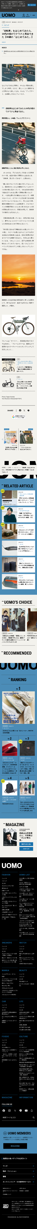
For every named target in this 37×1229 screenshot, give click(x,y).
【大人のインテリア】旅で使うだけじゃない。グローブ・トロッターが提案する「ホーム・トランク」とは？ (26, 532)
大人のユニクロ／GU (8, 760)
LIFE (18, 359)
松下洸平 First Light (24, 510)
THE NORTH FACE (7, 804)
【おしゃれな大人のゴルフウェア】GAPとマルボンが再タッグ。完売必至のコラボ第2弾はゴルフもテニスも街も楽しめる (27, 806)
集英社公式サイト (7, 1188)
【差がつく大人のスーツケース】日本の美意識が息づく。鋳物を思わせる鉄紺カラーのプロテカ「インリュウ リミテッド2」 (26, 566)
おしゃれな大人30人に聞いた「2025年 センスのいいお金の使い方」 (25, 363)
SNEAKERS (5, 726)
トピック (6, 25)
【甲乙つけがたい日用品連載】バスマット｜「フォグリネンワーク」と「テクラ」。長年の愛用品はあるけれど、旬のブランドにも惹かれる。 (26, 500)
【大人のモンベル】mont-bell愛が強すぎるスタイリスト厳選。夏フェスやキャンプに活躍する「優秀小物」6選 (26, 582)
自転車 (4, 42)
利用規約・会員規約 (24, 1190)
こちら (18, 1211)
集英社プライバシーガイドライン (10, 1191)
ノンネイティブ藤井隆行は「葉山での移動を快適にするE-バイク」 (24, 369)
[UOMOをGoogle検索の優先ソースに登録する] (18, 417)
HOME (4, 467)
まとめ (21, 544)
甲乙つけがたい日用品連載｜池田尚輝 (25, 494)
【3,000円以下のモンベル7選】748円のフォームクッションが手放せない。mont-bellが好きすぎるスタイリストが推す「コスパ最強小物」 (26, 549)
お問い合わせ (22, 1188)
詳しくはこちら (31, 4)
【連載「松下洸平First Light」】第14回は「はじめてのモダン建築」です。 (26, 515)
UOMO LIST (30, 633)
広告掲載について (7, 1194)
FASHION (5, 633)
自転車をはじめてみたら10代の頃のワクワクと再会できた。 (19, 52)
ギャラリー (6, 728)
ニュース (22, 527)
